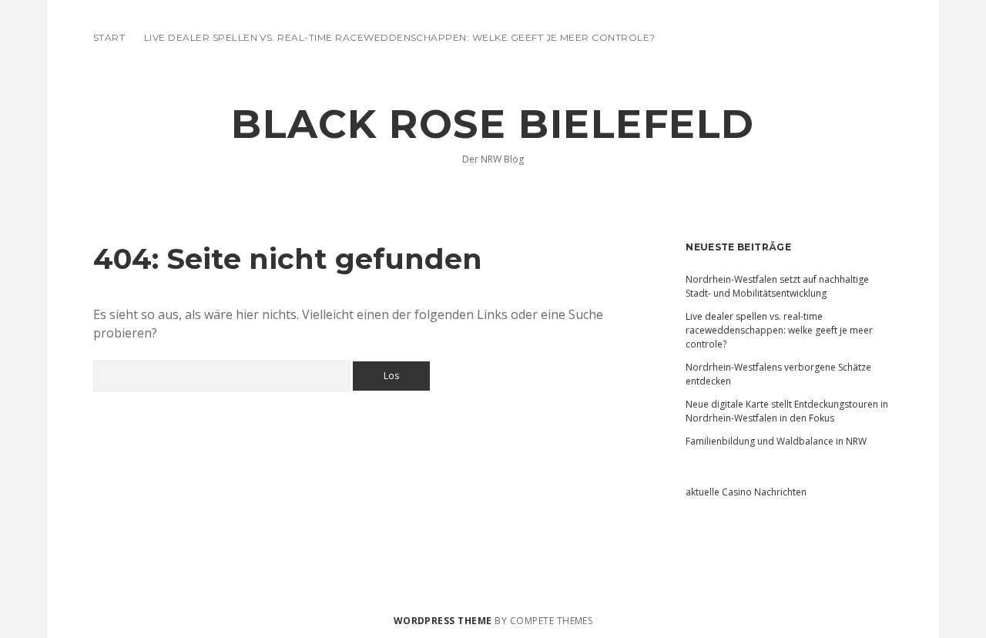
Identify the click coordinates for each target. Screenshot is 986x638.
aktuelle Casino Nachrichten (746, 492)
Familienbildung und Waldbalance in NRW (776, 441)
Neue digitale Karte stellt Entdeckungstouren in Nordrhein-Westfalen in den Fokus (787, 411)
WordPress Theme (443, 620)
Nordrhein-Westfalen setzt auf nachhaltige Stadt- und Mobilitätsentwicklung (777, 286)
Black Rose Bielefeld (493, 124)
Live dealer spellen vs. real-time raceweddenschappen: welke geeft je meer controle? (400, 37)
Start (109, 37)
